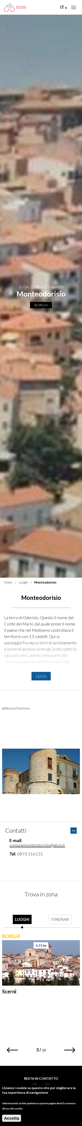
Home (8, 582)
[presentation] (22, 915)
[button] (12, 1050)
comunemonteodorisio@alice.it (37, 845)
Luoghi (23, 582)
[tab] (22, 915)
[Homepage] (15, 7)
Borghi (41, 305)
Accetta (11, 1118)
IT (62, 7)
